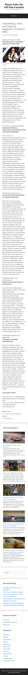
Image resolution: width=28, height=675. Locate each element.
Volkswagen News (9, 661)
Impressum (6, 624)
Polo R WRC (6, 649)
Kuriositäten (6, 639)
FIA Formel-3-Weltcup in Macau (13, 592)
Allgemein (6, 635)
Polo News (6, 646)
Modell (5, 642)
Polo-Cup (6, 651)
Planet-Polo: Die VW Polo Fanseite (14, 6)
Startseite (6, 620)
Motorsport (7, 411)
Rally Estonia (8, 418)
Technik (5, 656)
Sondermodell (7, 653)
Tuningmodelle (7, 658)
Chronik (5, 637)
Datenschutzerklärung (10, 622)
